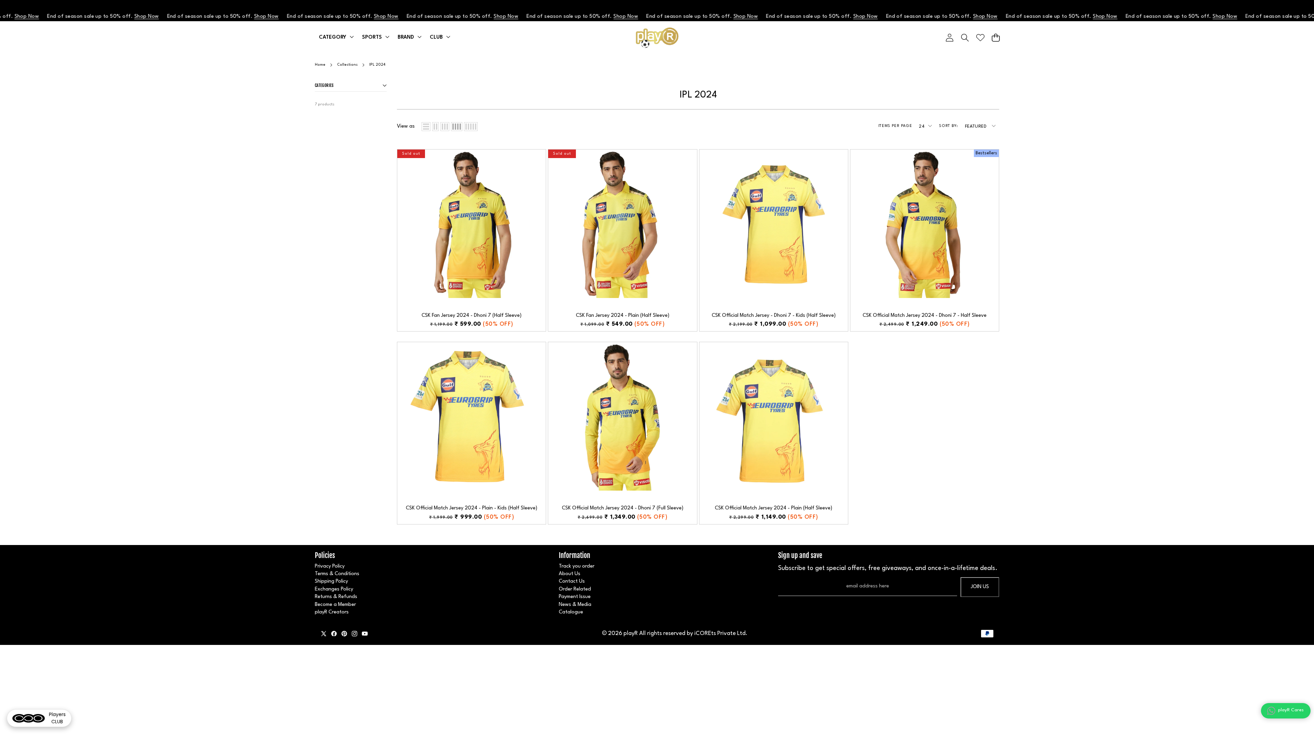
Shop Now (116, 16)
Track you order (576, 566)
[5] (471, 126)
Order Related (575, 589)
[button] (995, 37)
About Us (569, 573)
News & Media (575, 604)
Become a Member (335, 604)
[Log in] (949, 37)
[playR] (657, 37)
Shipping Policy (331, 581)
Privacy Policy (330, 566)
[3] (444, 126)
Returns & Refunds (336, 596)
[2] (435, 126)
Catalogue (571, 612)
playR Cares (1291, 710)
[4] (456, 126)
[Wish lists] (980, 37)
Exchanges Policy (334, 589)
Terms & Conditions (337, 573)
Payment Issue (575, 596)
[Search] (964, 37)
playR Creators (332, 612)
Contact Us (572, 581)
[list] (426, 126)
